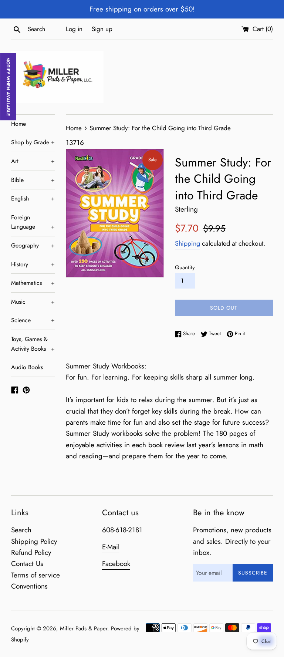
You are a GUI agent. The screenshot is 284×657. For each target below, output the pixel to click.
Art (33, 161)
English (33, 198)
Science (33, 320)
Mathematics (33, 283)
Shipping (187, 243)
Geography (33, 245)
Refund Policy (31, 552)
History (33, 264)
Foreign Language (33, 222)
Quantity (185, 267)
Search (21, 530)
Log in (74, 28)
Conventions (29, 586)
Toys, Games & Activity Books (33, 344)
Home (18, 123)
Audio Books (27, 367)
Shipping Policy (34, 541)
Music (33, 301)
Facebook (116, 564)
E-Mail (110, 547)
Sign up (102, 28)
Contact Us (27, 564)
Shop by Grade (33, 142)
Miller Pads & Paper (83, 628)
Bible (33, 180)
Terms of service (35, 575)
